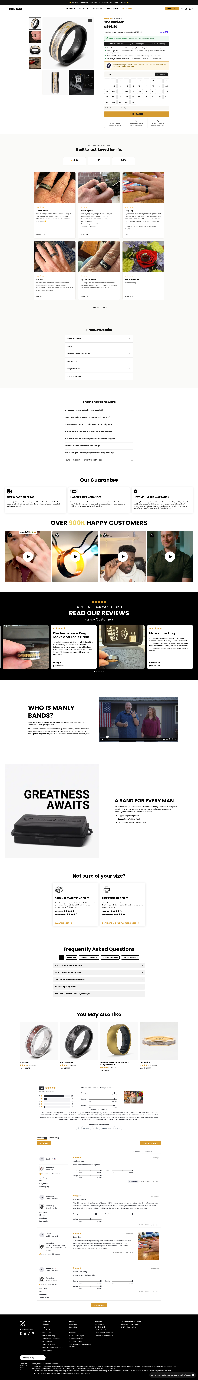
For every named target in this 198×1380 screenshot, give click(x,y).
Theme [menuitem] (117, 1128)
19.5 (126, 97)
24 (120, 102)
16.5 (153, 91)
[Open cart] (190, 9)
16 (146, 91)
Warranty (72, 1333)
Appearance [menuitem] (106, 1128)
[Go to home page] (30, 1323)
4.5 (127, 81)
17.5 (166, 91)
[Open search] (182, 9)
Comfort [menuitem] (86, 1128)
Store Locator (47, 1350)
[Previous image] (46, 43)
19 (120, 97)
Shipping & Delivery (110, 957)
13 (107, 91)
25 (133, 102)
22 (160, 97)
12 (159, 86)
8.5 (114, 86)
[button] (113, 18)
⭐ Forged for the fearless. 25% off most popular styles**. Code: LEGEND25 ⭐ (99, 2)
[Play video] (28, 556)
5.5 (140, 81)
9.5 (127, 86)
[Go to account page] (186, 9)
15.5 (139, 91)
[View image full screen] (68, 43)
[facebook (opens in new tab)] (21, 1333)
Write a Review (152, 1144)
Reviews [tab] (42, 1138)
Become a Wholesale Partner (52, 1347)
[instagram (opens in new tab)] (25, 1333)
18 (107, 97)
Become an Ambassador (104, 1336)
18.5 (113, 97)
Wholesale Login (101, 1330)
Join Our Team (47, 1330)
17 (159, 91)
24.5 (126, 102)
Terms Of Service (48, 1344)
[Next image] (91, 43)
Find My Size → (161, 74)
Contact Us (73, 1327)
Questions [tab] (54, 1138)
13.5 (113, 91)
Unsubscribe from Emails (104, 1333)
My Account (99, 1324)
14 (120, 91)
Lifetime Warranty (130, 957)
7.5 (166, 81)
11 (146, 86)
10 (133, 86)
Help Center (73, 1324)
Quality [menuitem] (95, 1128)
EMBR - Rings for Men (128, 1327)
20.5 (140, 97)
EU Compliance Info (76, 1341)
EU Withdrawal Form (76, 1339)
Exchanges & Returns (89, 957)
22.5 (166, 97)
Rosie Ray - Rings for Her (130, 1324)
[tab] (35, 23)
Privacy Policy (47, 1341)
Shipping (72, 1330)
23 (107, 102)
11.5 (153, 86)
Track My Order (100, 1327)
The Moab (49, 1170)
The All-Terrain (51, 1208)
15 (133, 91)
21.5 (153, 97)
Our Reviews (46, 1327)
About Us (45, 1324)
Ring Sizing (71, 957)
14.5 (126, 91)
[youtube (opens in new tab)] (33, 1333)
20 (133, 97)
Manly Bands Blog (48, 1336)
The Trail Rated (51, 1280)
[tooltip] (106, 1109)
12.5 (166, 86)
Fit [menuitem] (78, 1128)
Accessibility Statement (51, 1339)
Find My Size (171, 8)
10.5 (139, 86)
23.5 (113, 102)
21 (146, 97)
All (61, 957)
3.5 (114, 81)
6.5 (153, 81)
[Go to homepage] (14, 9)
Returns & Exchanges (76, 1336)
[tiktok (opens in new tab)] (29, 1333)
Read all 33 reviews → (99, 307)
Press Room (46, 1333)
